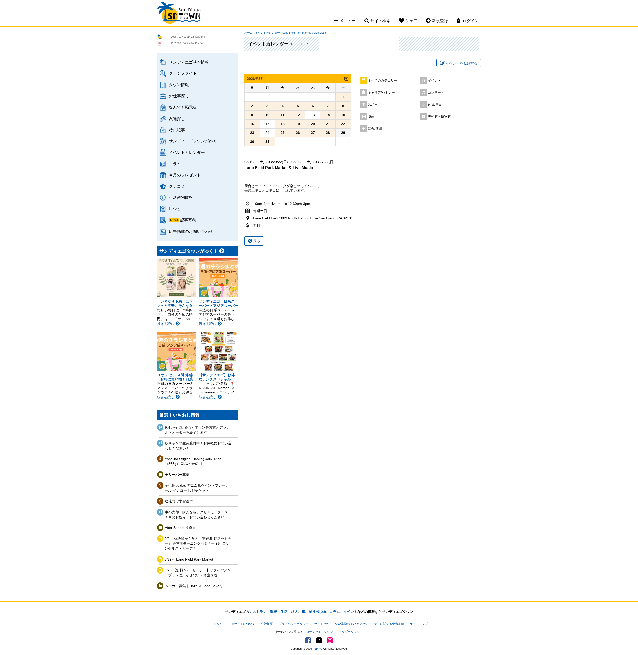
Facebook (308, 640)
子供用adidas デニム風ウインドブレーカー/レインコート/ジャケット (197, 487)
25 (283, 133)
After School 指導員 (180, 528)
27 (313, 133)
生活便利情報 (181, 197)
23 (252, 133)
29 (343, 133)
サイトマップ (419, 624)
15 (343, 115)
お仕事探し (179, 96)
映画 (371, 116)
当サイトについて (243, 624)
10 (267, 115)
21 (328, 124)
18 (283, 124)
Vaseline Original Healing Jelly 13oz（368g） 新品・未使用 (193, 461)
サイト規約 (321, 624)
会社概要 (267, 624)
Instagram (330, 640)
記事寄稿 (188, 220)
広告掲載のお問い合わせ (191, 231)
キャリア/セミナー (381, 92)
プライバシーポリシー (294, 624)
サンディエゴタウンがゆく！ (195, 141)
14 (328, 115)
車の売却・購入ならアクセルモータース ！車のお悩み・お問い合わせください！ (196, 514)
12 (298, 115)
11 (282, 115)
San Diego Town (179, 13)
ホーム (248, 32)
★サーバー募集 (177, 475)
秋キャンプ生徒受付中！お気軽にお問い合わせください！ (198, 445)
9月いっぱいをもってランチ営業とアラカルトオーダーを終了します (197, 429)
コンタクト (218, 624)
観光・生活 (279, 612)
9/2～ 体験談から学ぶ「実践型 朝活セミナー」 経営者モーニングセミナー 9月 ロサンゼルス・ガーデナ (198, 543)
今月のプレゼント (185, 175)
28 (328, 133)
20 (313, 124)
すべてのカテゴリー (382, 80)
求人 (294, 612)
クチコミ (177, 186)
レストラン (258, 612)
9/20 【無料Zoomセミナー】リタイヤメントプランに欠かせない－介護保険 (198, 572)
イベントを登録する (461, 63)
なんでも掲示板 (183, 107)
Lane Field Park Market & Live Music (304, 32)
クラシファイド (183, 73)
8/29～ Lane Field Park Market (189, 559)
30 (252, 142)
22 (343, 124)
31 (267, 142)
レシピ (175, 208)
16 (252, 124)
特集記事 (177, 130)
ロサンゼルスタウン (319, 632)
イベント (434, 80)
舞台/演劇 (375, 129)
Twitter (319, 640)
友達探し (177, 118)
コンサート (436, 92)
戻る (256, 241)
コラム (175, 163)
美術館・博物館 (439, 116)
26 (298, 133)
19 (298, 124)
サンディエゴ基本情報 (189, 62)
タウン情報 (179, 84)
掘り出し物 (317, 612)
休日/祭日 (435, 104)
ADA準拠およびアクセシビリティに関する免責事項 (369, 624)
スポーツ (374, 104)
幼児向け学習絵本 (179, 501)
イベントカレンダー (187, 152)
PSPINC (317, 648)
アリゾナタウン (349, 632)
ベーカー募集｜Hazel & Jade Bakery (193, 586)
